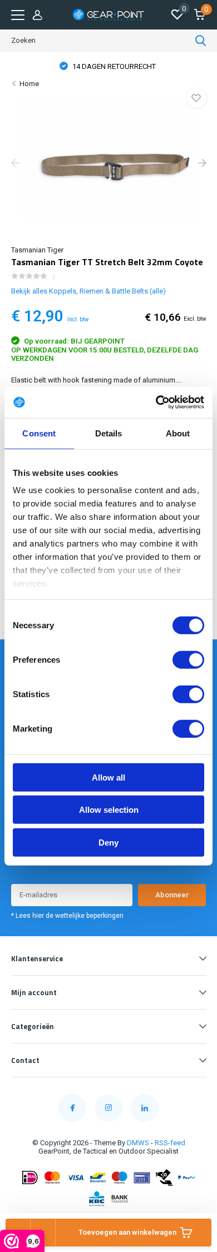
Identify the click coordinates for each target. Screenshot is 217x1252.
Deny (108, 842)
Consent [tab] (39, 433)
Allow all (108, 777)
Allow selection (109, 809)
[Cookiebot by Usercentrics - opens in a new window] (156, 402)
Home (29, 84)
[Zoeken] (200, 40)
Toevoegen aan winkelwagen (127, 1232)
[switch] (188, 659)
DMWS (138, 1143)
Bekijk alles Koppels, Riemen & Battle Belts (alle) (88, 291)
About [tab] (178, 433)
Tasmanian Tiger (37, 250)
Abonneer (172, 895)
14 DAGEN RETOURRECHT (113, 66)
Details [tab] (108, 433)
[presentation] (15, 164)
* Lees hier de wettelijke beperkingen (67, 916)
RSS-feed (170, 1143)
